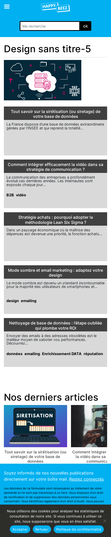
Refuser (42, 529)
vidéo (21, 195)
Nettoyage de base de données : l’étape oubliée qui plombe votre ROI (55, 325)
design (12, 300)
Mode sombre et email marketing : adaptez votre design (55, 273)
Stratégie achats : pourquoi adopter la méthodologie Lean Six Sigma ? (55, 220)
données (14, 353)
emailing (28, 300)
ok (85, 26)
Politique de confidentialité (78, 529)
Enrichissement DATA (62, 353)
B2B (10, 195)
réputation (93, 353)
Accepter (20, 529)
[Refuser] (104, 520)
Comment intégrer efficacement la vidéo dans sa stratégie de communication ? (55, 167)
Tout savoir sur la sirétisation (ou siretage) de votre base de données (55, 114)
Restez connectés (86, 479)
